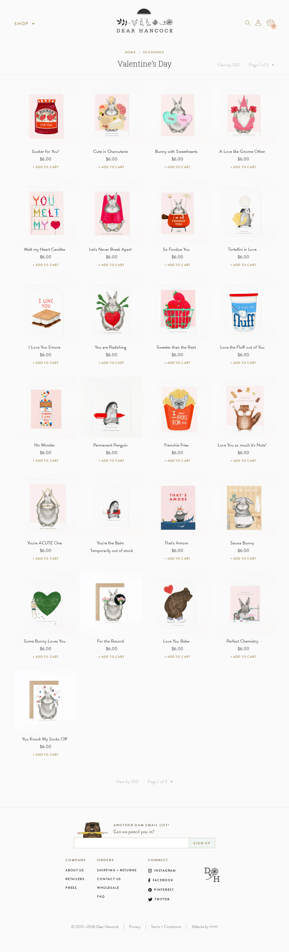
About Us (74, 870)
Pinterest (164, 890)
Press (71, 887)
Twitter (162, 900)
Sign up (202, 843)
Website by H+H (205, 927)
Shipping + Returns (117, 870)
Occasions (153, 52)
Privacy (135, 927)
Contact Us (109, 879)
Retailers (75, 879)
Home (130, 52)
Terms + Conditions (166, 927)
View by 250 (228, 65)
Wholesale (108, 887)
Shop (21, 24)
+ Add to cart (46, 167)
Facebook (163, 880)
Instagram (165, 871)
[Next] (273, 65)
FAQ (101, 896)
